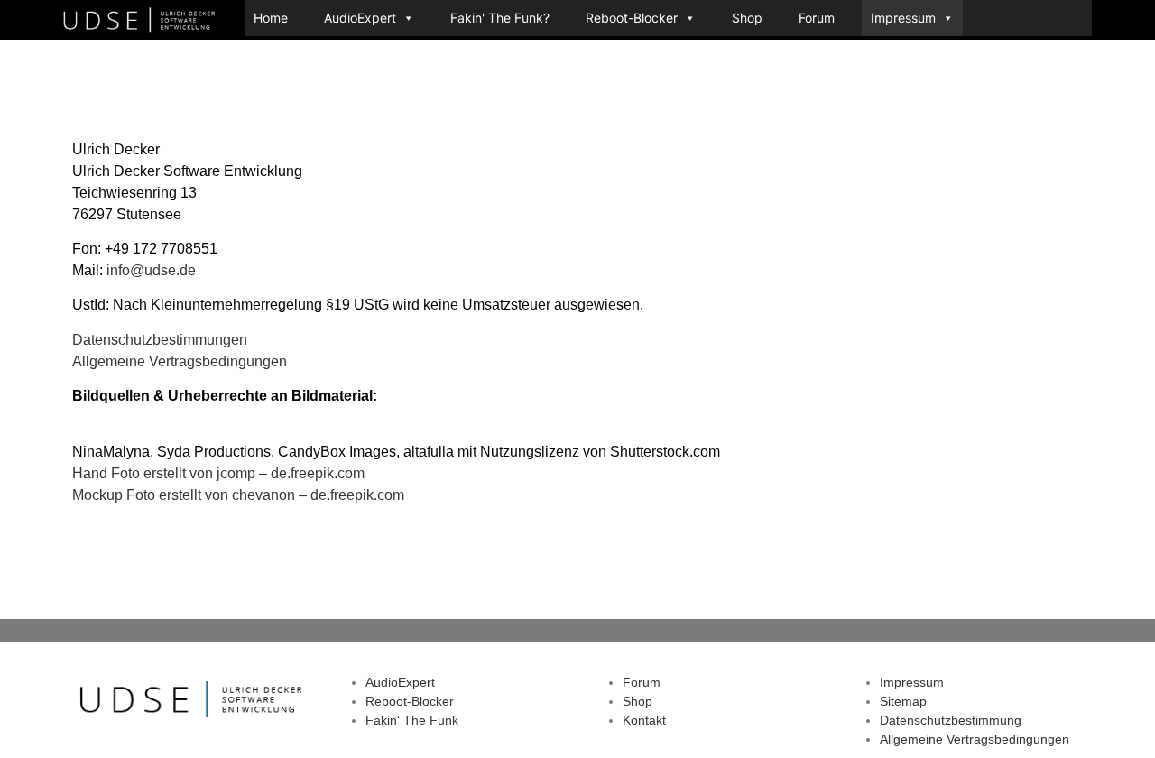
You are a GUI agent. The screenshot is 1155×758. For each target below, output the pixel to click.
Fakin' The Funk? (500, 17)
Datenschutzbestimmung (950, 720)
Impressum (903, 17)
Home (271, 17)
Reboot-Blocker (632, 17)
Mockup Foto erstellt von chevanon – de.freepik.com (238, 495)
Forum (817, 17)
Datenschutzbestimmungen (159, 339)
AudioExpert (360, 17)
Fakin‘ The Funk (411, 720)
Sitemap (903, 701)
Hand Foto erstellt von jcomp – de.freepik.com (218, 473)
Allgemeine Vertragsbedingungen (179, 361)
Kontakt (644, 720)
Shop (747, 17)
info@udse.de (151, 270)
